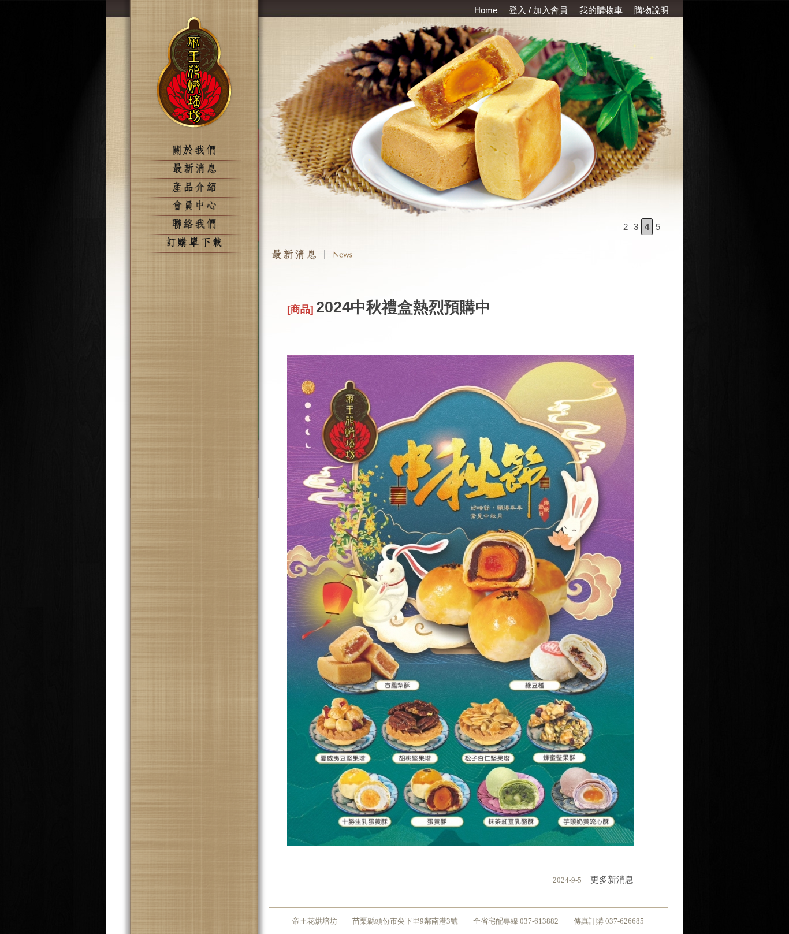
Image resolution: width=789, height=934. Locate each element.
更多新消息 (608, 879)
